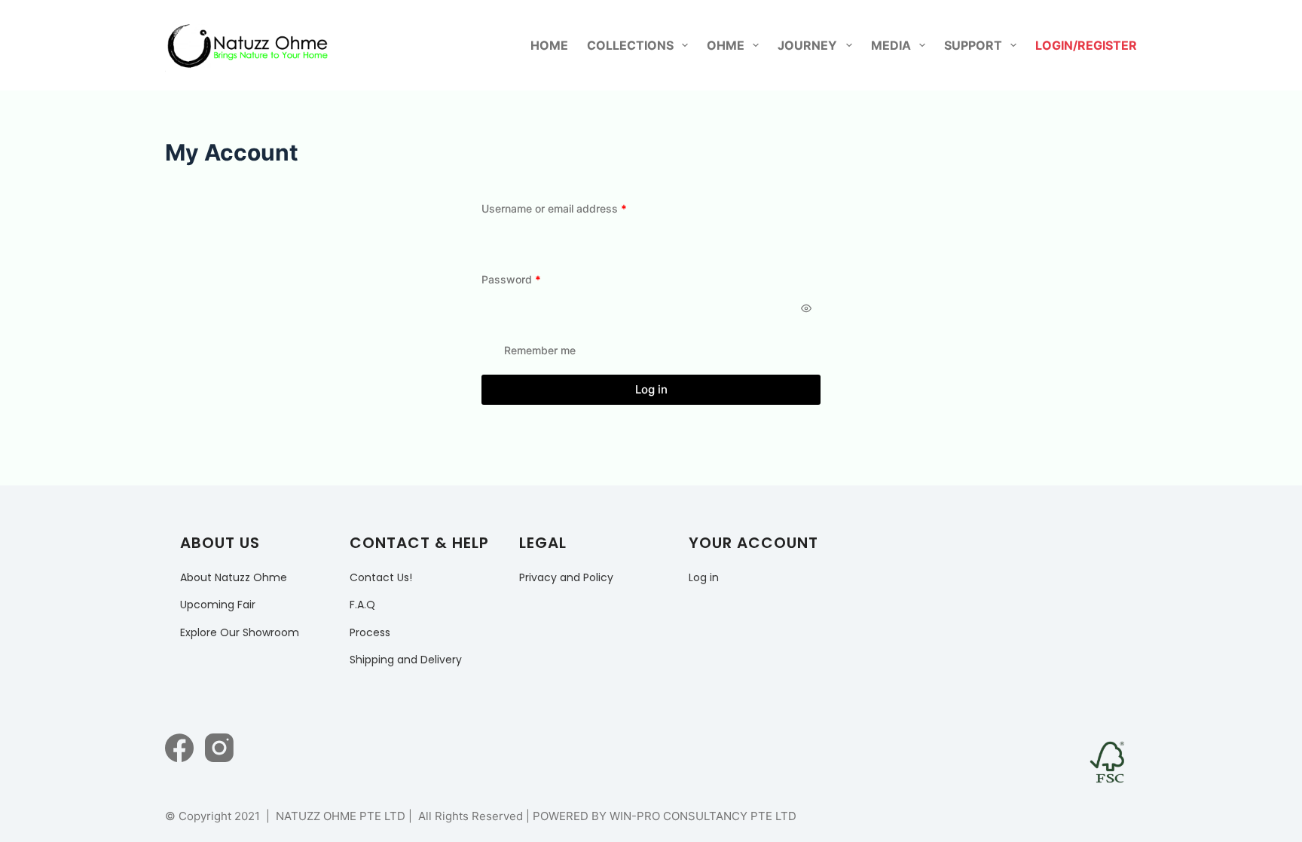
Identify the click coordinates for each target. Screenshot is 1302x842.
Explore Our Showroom (239, 632)
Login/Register (1086, 45)
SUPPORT (973, 45)
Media (891, 45)
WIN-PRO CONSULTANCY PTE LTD (703, 816)
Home (549, 45)
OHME (725, 45)
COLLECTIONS (630, 45)
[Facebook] (179, 747)
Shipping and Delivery (406, 659)
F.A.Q (362, 604)
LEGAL (543, 542)
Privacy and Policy (566, 577)
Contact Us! (381, 577)
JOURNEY (807, 45)
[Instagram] (219, 747)
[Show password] (806, 308)
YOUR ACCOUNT (753, 542)
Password (533, 279)
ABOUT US (220, 542)
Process (370, 632)
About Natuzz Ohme (233, 577)
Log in (651, 389)
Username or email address (576, 208)
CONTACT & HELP (419, 542)
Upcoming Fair (217, 604)
